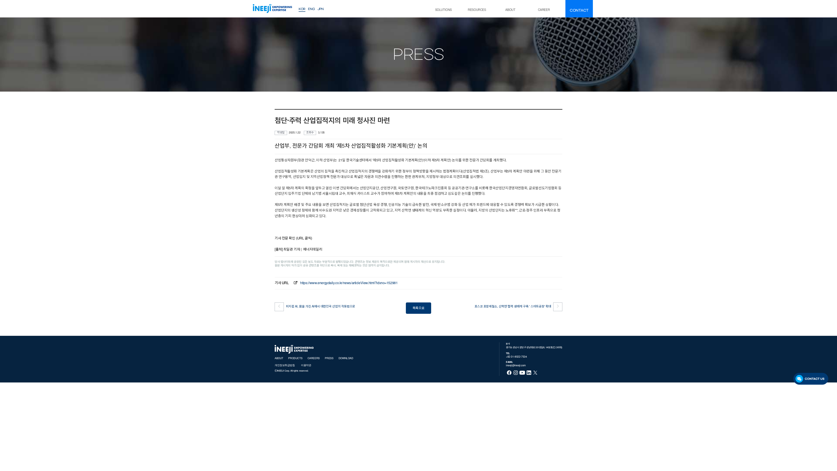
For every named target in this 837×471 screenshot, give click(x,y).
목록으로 (418, 308)
